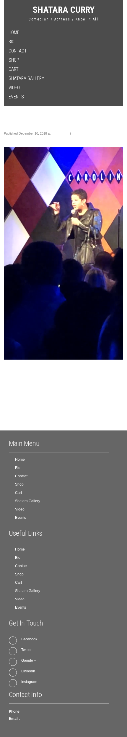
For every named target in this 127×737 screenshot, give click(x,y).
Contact (18, 51)
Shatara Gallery (26, 78)
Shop (14, 60)
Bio (11, 41)
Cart (14, 69)
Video (14, 87)
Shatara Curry (64, 9)
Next (117, 139)
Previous (13, 139)
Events (16, 97)
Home (14, 32)
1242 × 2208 (60, 133)
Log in (26, 415)
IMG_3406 (80, 133)
